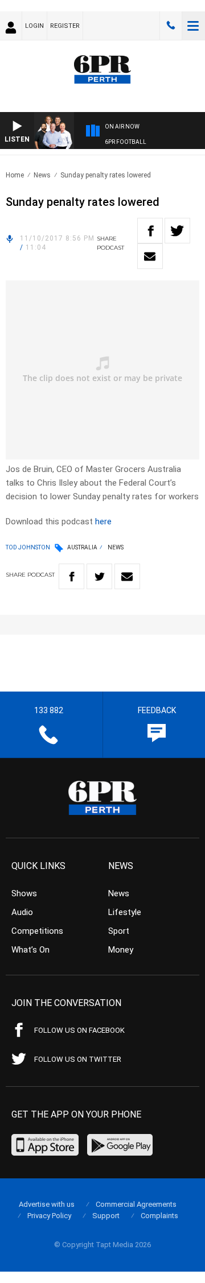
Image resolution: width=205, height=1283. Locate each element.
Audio (22, 912)
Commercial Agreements (136, 1204)
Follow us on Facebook (79, 1030)
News (42, 175)
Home (15, 175)
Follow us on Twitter (77, 1059)
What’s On (30, 950)
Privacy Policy (49, 1215)
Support (106, 1215)
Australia (82, 547)
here (103, 521)
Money (120, 950)
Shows (24, 893)
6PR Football (125, 142)
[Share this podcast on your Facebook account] (150, 230)
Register (65, 26)
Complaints (159, 1215)
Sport (118, 931)
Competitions (37, 931)
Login (34, 26)
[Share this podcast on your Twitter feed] (177, 230)
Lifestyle (124, 912)
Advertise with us (47, 1204)
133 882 (171, 25)
